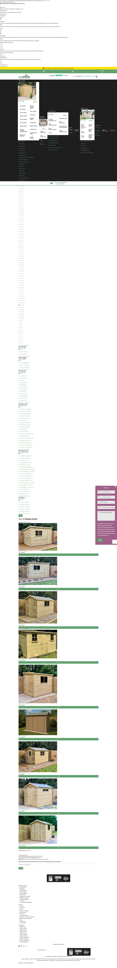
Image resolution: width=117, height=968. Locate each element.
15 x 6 (21, 218)
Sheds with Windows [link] (22, 135)
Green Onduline (23, 389)
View (58, 554)
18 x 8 (21, 269)
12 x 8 (22, 256)
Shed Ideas (53, 74)
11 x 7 (22, 231)
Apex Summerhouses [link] (52, 124)
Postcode (100, 502)
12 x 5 (22, 189)
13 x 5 (21, 191)
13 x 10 (22, 302)
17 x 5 (21, 200)
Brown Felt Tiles (24, 393)
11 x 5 (22, 186)
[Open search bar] (44, 71)
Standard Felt (23, 376)
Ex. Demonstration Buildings (26, 902)
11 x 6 (22, 209)
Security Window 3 (24, 491)
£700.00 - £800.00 (24, 502)
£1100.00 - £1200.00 (25, 509)
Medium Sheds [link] (33, 126)
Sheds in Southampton (25, 940)
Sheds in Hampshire (24, 938)
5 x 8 (21, 338)
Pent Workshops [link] (43, 136)
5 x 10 (21, 343)
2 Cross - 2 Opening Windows (26, 478)
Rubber (22, 380)
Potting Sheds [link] (23, 119)
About (57, 74)
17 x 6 (21, 222)
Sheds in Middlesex (24, 941)
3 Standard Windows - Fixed (26, 480)
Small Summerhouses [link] (63, 131)
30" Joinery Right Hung (25, 427)
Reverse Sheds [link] (23, 116)
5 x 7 (21, 336)
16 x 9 (21, 287)
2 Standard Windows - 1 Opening (27, 469)
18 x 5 (21, 202)
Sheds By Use (84, 108)
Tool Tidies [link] (82, 136)
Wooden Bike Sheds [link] (91, 130)
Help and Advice (70, 74)
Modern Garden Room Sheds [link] (90, 136)
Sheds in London (23, 928)
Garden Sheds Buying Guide (26, 918)
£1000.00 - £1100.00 (25, 507)
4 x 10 (21, 331)
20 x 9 (21, 296)
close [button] (21, 515)
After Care (97, 127)
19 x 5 (21, 204)
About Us (22, 906)
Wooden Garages (23, 893)
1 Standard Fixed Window (26, 455)
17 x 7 (21, 244)
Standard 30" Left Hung (25, 440)
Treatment (112, 130)
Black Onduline (23, 382)
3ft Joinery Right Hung (25, 413)
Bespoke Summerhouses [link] (52, 120)
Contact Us (90, 74)
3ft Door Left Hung (24, 418)
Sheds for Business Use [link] (83, 126)
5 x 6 (21, 334)
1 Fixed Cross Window (25, 458)
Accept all (2, 2)
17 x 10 (22, 311)
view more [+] (21, 345)
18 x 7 (21, 247)
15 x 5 (21, 195)
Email (99, 496)
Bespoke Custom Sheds (25, 896)
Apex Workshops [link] (43, 132)
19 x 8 (21, 271)
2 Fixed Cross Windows (25, 464)
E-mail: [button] (34, 857)
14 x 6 (21, 215)
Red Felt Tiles (23, 398)
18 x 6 (21, 224)
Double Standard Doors (25, 422)
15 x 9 (21, 285)
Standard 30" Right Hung (26, 442)
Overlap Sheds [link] (23, 122)
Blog (21, 919)
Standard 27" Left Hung (25, 411)
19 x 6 (21, 227)
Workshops (22, 888)
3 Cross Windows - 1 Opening (26, 487)
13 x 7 (21, 235)
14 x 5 (21, 193)
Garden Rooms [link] (32, 137)
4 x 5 (21, 320)
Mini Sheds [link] (32, 114)
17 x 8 (21, 267)
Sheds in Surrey (23, 932)
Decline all (12, 2)
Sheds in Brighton (23, 934)
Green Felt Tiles (24, 396)
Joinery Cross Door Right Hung (27, 438)
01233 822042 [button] (86, 76)
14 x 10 (22, 305)
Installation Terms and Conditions (27, 916)
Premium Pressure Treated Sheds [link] (23, 130)
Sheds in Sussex (23, 931)
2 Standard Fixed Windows (26, 462)
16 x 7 (21, 242)
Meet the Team (23, 912)
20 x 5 (21, 206)
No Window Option (24, 493)
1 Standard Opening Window (26, 467)
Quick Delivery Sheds (24, 899)
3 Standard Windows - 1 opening (27, 482)
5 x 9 (21, 340)
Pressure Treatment (97, 130)
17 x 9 (21, 289)
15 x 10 (22, 307)
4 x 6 (21, 323)
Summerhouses (52, 111)
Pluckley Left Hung (24, 431)
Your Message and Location (104, 512)
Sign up (21, 868)
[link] (102, 71)
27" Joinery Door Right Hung (26, 447)
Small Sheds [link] (33, 122)
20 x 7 (21, 251)
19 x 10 (22, 316)
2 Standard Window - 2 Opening (27, 471)
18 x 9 (21, 291)
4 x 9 (21, 329)
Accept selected (3, 66)
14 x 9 (21, 282)
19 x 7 (21, 249)
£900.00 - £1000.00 (24, 504)
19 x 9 (21, 294)
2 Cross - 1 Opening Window (26, 476)
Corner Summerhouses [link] (53, 143)
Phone (99, 507)
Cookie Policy (22, 921)
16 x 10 (22, 309)
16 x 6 (21, 220)
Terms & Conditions (24, 915)
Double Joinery (23, 429)
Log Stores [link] (83, 132)
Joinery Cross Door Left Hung (27, 433)
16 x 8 (21, 264)
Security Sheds (23, 891)
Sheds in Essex (23, 929)
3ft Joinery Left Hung (25, 416)
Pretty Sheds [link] (33, 111)
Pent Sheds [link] (22, 109)
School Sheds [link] (90, 125)
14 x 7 (21, 238)
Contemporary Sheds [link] (33, 133)
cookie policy (47, 0)
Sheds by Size (23, 894)
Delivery (95, 74)
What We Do (62, 74)
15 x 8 (21, 262)
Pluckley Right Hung (24, 436)
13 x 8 (21, 258)
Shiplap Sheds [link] (23, 126)
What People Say (77, 74)
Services (97, 125)
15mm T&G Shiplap (24, 365)
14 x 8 (21, 260)
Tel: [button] (22, 857)
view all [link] (35, 101)
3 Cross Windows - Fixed (25, 485)
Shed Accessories (105, 130)
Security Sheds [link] (32, 119)
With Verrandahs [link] (62, 122)
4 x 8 (21, 327)
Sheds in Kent (23, 926)
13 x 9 (21, 280)
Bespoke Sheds (77, 130)
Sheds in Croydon (23, 935)
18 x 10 (22, 314)
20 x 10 (22, 318)
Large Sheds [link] (33, 129)
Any (21, 349)
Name (99, 491)
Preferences (7, 2)
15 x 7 (21, 240)
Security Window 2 (24, 489)
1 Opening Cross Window (26, 473)
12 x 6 (22, 211)
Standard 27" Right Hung (26, 409)
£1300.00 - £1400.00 (25, 511)
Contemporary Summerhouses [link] (63, 127)
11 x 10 (22, 298)
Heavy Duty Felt (24, 378)
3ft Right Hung (23, 420)
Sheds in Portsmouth (24, 937)
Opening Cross (23, 460)
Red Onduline (23, 384)
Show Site (84, 74)
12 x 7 (22, 233)
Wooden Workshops (42, 117)
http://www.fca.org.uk (75, 960)
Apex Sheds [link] (23, 106)
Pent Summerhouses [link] (52, 129)
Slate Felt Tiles (23, 400)
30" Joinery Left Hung (25, 424)
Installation (97, 135)
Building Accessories (24, 897)
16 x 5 (21, 198)
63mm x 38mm (23, 354)
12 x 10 (22, 300)
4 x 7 (21, 325)
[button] (73, 71)
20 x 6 (21, 229)
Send (100, 540)
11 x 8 (22, 253)
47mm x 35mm (23, 351)
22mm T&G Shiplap (24, 367)
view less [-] (27, 345)
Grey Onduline (23, 391)
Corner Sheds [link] (23, 112)
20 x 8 (21, 273)
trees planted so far (41, 949)
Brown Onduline (24, 387)
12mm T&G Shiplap (24, 362)
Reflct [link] (61, 944)
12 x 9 (22, 278)
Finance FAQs (71, 133)
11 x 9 (22, 276)
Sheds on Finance (71, 129)
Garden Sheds (22, 80)
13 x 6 (21, 213)
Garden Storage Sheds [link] (32, 107)
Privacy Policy (23, 922)
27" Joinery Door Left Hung (26, 445)
